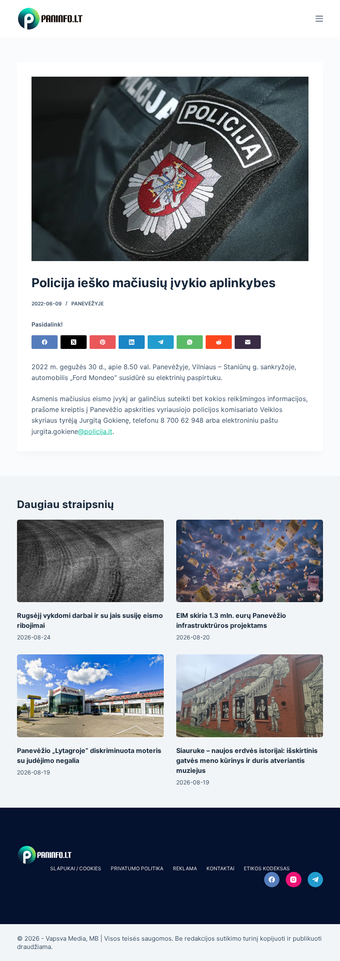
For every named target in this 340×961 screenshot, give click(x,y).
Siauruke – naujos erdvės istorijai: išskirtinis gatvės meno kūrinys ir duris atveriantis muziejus (247, 760)
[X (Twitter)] (74, 342)
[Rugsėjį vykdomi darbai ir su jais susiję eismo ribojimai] (90, 561)
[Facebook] (45, 342)
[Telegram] (161, 342)
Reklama (185, 868)
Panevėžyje (87, 303)
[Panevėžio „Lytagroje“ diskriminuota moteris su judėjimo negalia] (90, 695)
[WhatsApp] (190, 342)
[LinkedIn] (132, 342)
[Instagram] (293, 880)
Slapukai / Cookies (75, 868)
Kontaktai (220, 868)
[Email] (248, 342)
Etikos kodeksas (267, 868)
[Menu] (319, 18)
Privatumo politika (137, 868)
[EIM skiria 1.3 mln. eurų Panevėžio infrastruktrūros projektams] (249, 561)
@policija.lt (95, 431)
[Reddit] (219, 342)
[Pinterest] (103, 342)
